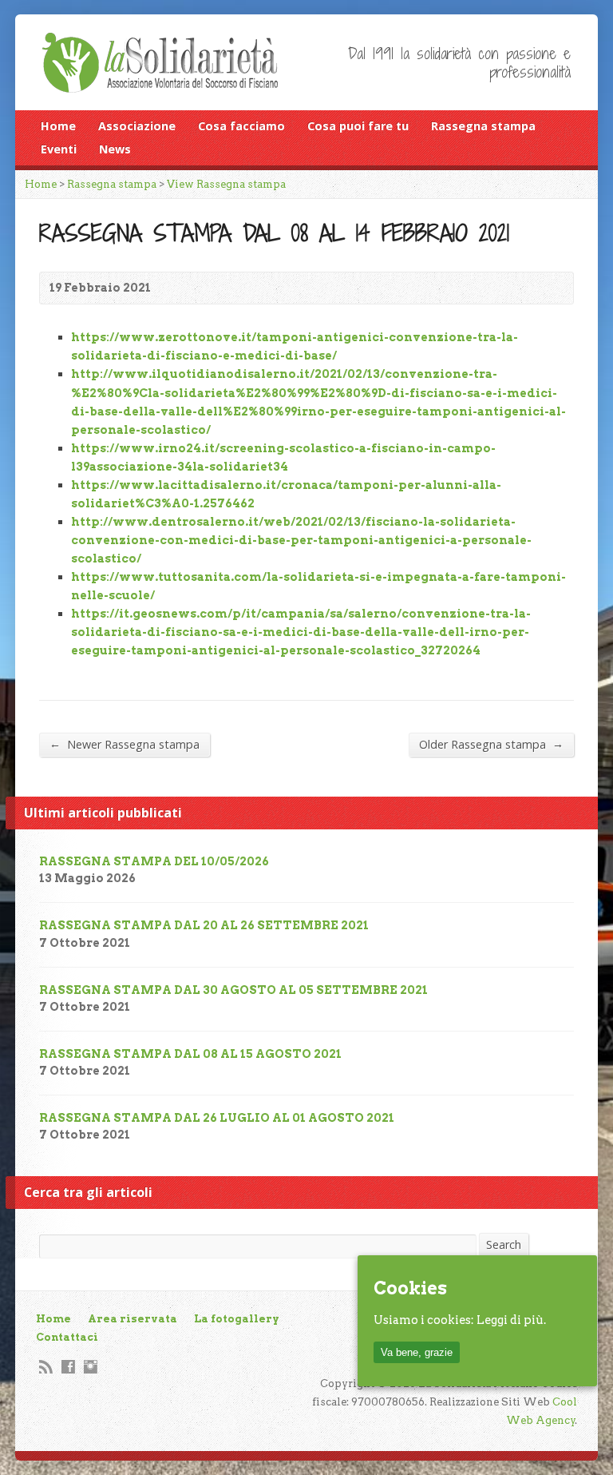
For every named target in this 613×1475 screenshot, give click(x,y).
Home (58, 125)
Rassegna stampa (483, 125)
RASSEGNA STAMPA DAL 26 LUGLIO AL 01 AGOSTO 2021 (216, 1118)
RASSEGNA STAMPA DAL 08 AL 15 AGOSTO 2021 (190, 1054)
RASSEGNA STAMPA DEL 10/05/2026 (154, 861)
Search (503, 1244)
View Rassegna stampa (226, 184)
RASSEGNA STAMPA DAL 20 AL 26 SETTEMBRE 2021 (204, 925)
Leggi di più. (511, 1320)
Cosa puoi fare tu (358, 125)
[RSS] (46, 1367)
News (115, 149)
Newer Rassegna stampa (124, 744)
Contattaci (67, 1337)
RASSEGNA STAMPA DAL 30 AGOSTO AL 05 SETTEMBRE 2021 (233, 990)
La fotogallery (236, 1319)
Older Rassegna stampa (491, 744)
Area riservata (132, 1319)
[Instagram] (90, 1367)
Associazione (137, 125)
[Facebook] (68, 1367)
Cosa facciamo (241, 125)
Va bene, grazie (417, 1352)
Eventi (59, 149)
